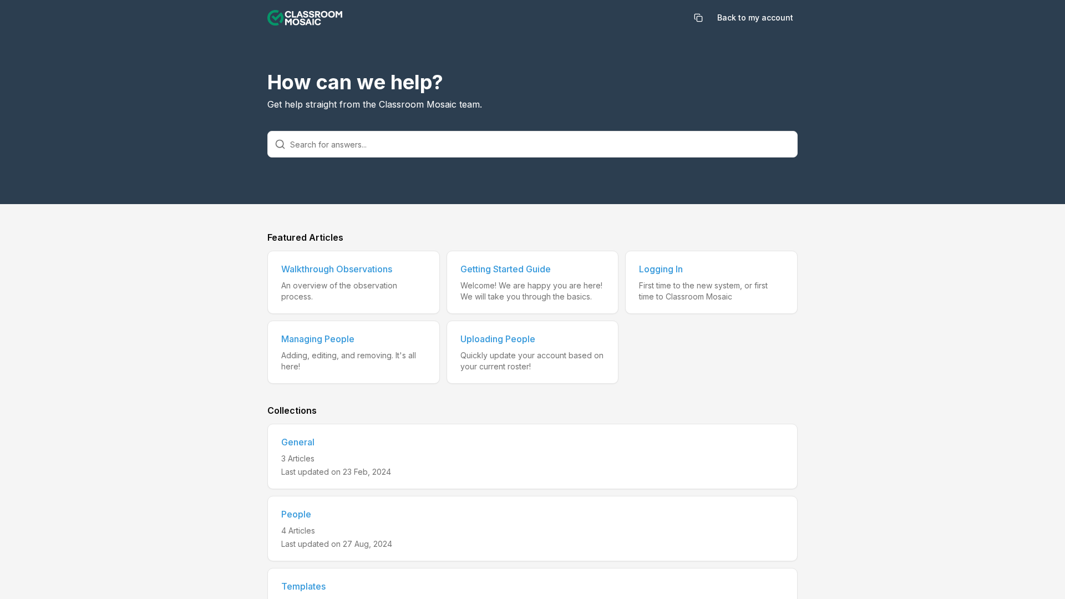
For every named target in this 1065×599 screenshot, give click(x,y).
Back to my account (755, 17)
